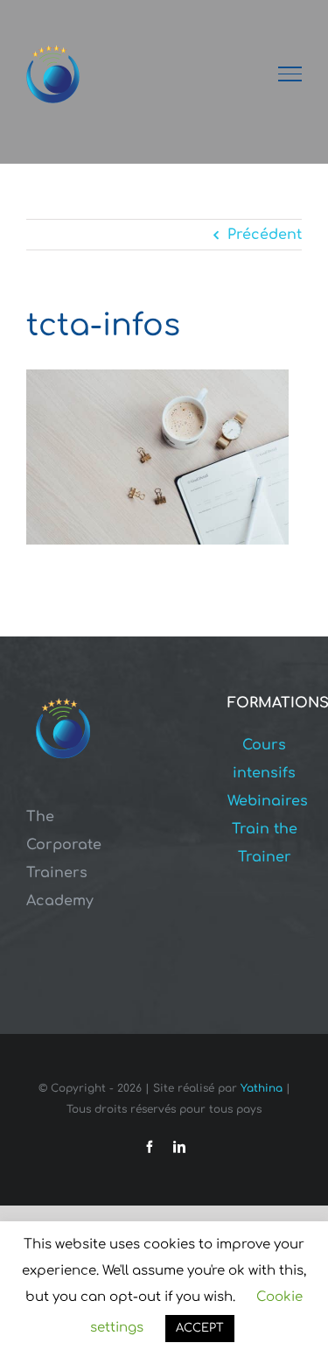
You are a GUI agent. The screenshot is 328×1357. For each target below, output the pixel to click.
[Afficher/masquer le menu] (290, 74)
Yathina (262, 1088)
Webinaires (267, 801)
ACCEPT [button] (200, 1328)
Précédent (264, 235)
